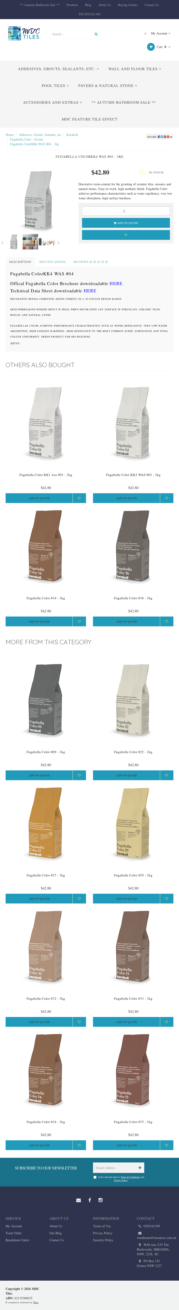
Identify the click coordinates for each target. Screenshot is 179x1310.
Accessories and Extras (51, 102)
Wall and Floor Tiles (133, 68)
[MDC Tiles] (24, 33)
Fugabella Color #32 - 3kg (46, 998)
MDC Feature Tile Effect (89, 119)
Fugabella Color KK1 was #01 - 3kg (45, 474)
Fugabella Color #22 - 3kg (133, 751)
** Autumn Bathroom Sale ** (40, 5)
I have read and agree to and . (121, 1178)
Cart (161, 46)
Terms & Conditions (130, 1177)
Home (10, 134)
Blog (88, 5)
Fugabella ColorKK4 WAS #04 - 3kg (34, 144)
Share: (152, 136)
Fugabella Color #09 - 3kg (46, 751)
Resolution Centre (17, 1240)
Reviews (81, 262)
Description (20, 262)
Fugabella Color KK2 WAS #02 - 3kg (133, 474)
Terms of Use (102, 1226)
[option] (39, 201)
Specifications (52, 262)
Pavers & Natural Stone (106, 85)
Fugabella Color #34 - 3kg (46, 598)
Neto (35, 1302)
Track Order (14, 1233)
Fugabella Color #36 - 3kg (133, 598)
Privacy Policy (120, 1180)
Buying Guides (128, 5)
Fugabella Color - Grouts (26, 139)
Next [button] (58, 242)
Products (72, 5)
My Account (159, 33)
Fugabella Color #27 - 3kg (46, 875)
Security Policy (103, 1240)
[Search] (96, 34)
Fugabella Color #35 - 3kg (133, 1121)
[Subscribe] (139, 1167)
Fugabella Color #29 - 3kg (133, 875)
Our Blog (55, 1233)
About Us (104, 5)
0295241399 (151, 1226)
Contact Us (152, 5)
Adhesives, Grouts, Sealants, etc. (57, 68)
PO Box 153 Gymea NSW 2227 (149, 1263)
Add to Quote (127, 223)
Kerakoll (72, 134)
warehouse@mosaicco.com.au (155, 1237)
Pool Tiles (54, 85)
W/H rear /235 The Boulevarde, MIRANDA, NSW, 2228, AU (153, 1249)
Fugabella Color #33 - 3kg (133, 998)
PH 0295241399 (89, 14)
